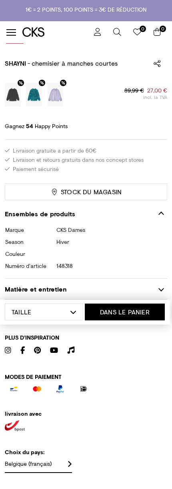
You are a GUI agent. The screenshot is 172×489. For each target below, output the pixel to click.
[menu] (11, 32)
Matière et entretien (36, 289)
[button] (117, 32)
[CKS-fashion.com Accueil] (55, 32)
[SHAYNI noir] (13, 95)
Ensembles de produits (40, 213)
